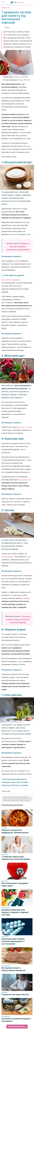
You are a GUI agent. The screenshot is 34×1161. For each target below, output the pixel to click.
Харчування (6, 907)
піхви (20, 661)
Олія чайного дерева (10, 280)
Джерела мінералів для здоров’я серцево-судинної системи (15, 912)
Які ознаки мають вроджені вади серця (15, 884)
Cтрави (4, 828)
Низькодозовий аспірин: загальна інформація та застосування (13, 941)
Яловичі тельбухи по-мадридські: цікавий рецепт (15, 831)
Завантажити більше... (17, 1027)
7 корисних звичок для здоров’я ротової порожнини (16, 858)
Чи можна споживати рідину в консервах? (16, 1019)
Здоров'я (5, 854)
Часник (26, 598)
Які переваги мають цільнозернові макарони (13, 969)
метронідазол (8, 557)
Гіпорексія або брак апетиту (15, 994)
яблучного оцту (24, 427)
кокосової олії (25, 480)
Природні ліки (6, 7)
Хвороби (4, 881)
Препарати (5, 937)
